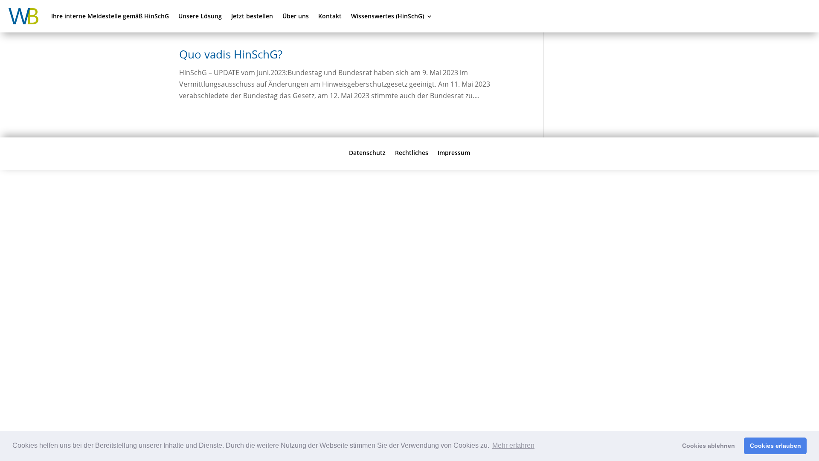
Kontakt (330, 16)
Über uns (295, 16)
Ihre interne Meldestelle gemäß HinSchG (110, 16)
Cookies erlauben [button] (775, 445)
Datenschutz (367, 152)
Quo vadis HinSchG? (230, 54)
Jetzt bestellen (252, 16)
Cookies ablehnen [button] (708, 445)
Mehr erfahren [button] (513, 445)
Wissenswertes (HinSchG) (387, 16)
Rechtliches (411, 152)
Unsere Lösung (200, 16)
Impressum (454, 152)
